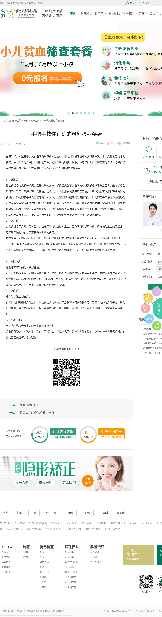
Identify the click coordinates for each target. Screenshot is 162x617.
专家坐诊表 (96, 562)
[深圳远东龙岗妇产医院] (31, 13)
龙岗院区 (27, 557)
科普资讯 (141, 13)
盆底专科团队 (71, 562)
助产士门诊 (36, 120)
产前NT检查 (70, 523)
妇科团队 (69, 552)
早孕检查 (5, 523)
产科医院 (20, 523)
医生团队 (114, 13)
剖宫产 (134, 523)
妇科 (42, 552)
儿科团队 (69, 567)
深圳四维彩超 (73, 529)
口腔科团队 (70, 582)
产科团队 (69, 557)
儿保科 (43, 577)
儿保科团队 (70, 577)
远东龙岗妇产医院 (12, 120)
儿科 (42, 567)
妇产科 (55, 523)
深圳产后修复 (93, 529)
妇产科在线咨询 (38, 523)
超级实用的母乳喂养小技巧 (37, 412)
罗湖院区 (27, 552)
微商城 (149, 319)
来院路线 (6, 567)
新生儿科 (44, 572)
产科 (26, 120)
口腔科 (43, 582)
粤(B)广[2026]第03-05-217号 (117, 611)
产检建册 (101, 523)
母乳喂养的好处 (30, 405)
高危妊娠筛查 (118, 523)
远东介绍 (86, 13)
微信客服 (126, 143)
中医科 (43, 587)
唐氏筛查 (86, 523)
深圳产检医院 (34, 529)
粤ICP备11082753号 (144, 611)
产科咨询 (147, 523)
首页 (73, 13)
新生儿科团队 (71, 572)
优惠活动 (157, 325)
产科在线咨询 (112, 529)
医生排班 (145, 308)
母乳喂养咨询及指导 (54, 120)
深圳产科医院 (14, 529)
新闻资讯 (94, 557)
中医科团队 (70, 587)
